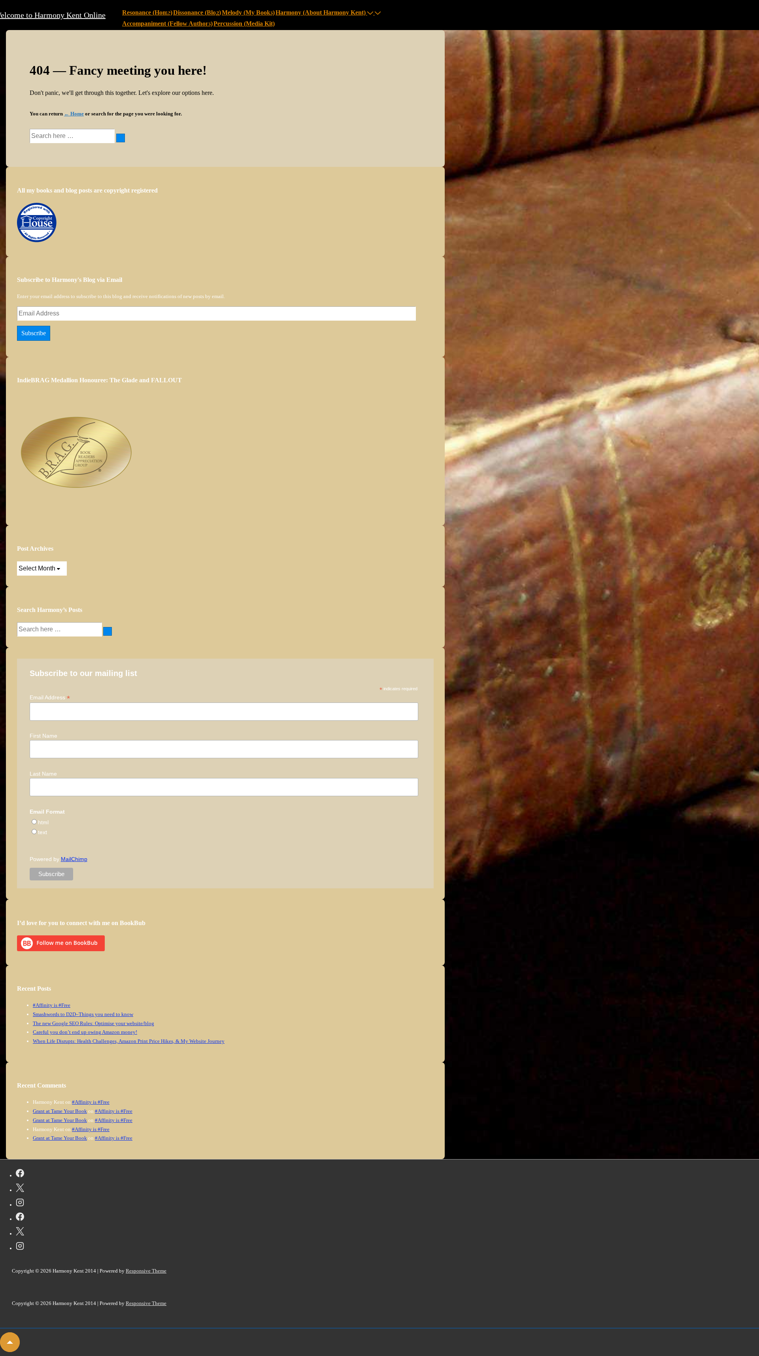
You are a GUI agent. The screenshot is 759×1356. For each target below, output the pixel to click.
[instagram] (20, 1204)
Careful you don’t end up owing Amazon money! (85, 1032)
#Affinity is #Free (51, 1005)
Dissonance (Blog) (197, 12)
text (42, 832)
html (43, 822)
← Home (74, 114)
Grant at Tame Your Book (60, 1111)
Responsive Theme (146, 1271)
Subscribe (33, 333)
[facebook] (20, 1174)
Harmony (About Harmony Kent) (321, 12)
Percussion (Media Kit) (244, 23)
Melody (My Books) (248, 12)
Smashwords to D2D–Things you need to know (83, 1014)
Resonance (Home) (147, 12)
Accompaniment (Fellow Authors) (167, 23)
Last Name (43, 774)
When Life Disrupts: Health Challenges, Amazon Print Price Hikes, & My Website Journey (129, 1041)
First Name (43, 736)
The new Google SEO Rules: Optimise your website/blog (93, 1023)
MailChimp (74, 859)
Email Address (50, 697)
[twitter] (20, 1189)
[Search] (120, 138)
